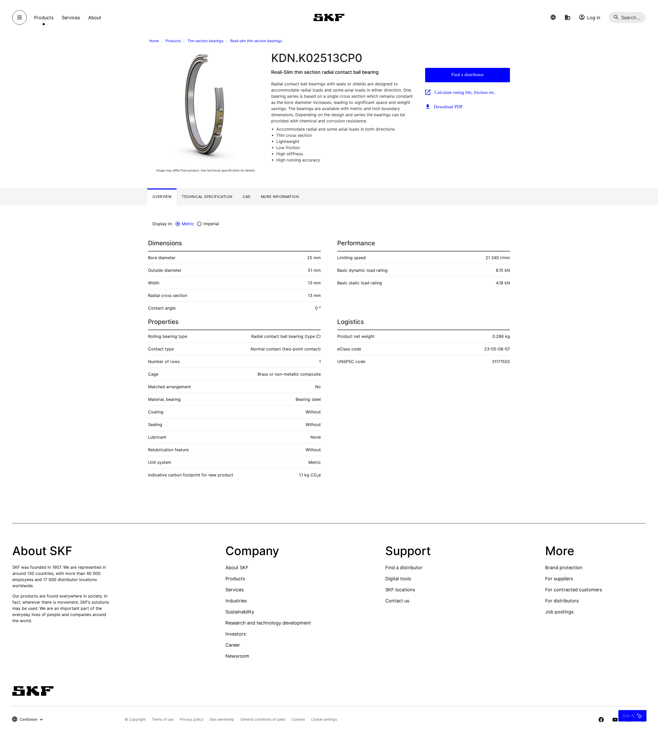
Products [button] (43, 17)
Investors (235, 634)
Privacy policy (191, 719)
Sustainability (239, 611)
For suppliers (559, 578)
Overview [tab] (161, 196)
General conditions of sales (262, 719)
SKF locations (400, 589)
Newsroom (237, 656)
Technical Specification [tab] (207, 196)
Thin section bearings (205, 41)
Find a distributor (467, 74)
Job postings (559, 611)
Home (154, 41)
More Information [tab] (280, 196)
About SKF (237, 567)
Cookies (298, 719)
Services (234, 589)
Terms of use (162, 719)
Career (232, 645)
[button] (553, 17)
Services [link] (71, 17)
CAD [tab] (246, 196)
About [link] (94, 17)
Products (173, 41)
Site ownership (221, 719)
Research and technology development (268, 623)
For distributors (562, 600)
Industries (236, 600)
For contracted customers (573, 589)
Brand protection (563, 567)
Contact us (397, 600)
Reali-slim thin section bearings (256, 41)
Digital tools (398, 578)
